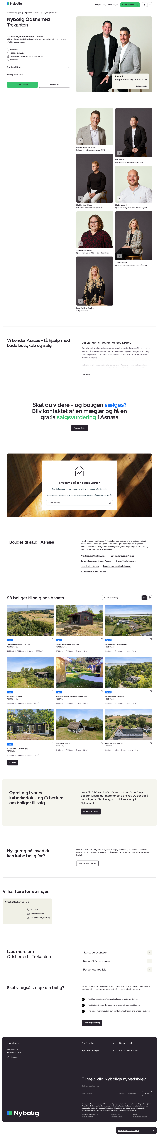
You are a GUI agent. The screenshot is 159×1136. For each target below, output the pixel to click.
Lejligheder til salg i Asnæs (122, 556)
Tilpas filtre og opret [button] (91, 811)
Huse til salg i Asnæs (90, 566)
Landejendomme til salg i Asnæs (117, 566)
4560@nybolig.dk (37, 914)
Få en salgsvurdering (92, 1023)
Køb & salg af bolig (128, 1050)
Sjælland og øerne (32, 13)
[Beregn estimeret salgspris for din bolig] (110, 502)
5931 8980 (34, 910)
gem (52, 639)
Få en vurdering (22, 85)
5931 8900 (14, 50)
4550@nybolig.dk (17, 53)
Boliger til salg (126, 1043)
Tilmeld (147, 1094)
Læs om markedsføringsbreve (140, 1115)
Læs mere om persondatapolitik (116, 1115)
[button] (86, 374)
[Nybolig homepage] (23, 1114)
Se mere (12, 763)
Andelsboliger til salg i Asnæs (93, 556)
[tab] (28, 634)
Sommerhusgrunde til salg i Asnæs (96, 561)
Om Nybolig (87, 1043)
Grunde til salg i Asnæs (125, 561)
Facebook (14, 60)
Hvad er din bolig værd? (128, 1130)
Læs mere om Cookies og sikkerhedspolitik (90, 1115)
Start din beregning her (87, 863)
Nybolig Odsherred (51, 13)
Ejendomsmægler (14, 13)
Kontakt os (54, 85)
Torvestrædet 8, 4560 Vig (40, 918)
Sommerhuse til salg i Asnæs (93, 571)
